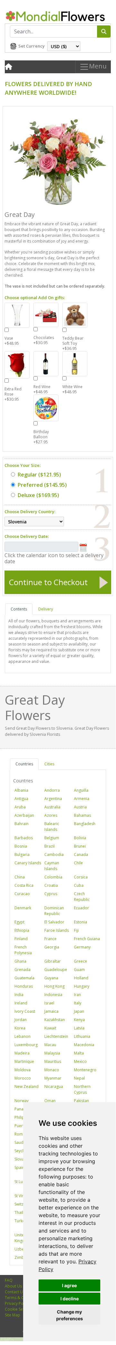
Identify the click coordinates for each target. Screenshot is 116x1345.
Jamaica (51, 1011)
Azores (50, 815)
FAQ (9, 1280)
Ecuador (81, 908)
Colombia (53, 877)
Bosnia (20, 846)
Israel (49, 1003)
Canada (81, 854)
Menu (98, 66)
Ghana (20, 961)
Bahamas (82, 815)
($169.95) (38, 495)
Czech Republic (82, 896)
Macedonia (84, 1044)
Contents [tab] (19, 609)
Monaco (51, 1070)
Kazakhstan (54, 1019)
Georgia (51, 947)
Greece (80, 961)
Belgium (51, 838)
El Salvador (54, 922)
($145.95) (42, 484)
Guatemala (24, 978)
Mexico (80, 1061)
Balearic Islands (51, 826)
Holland (81, 978)
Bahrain (21, 823)
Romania (22, 1134)
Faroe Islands (56, 930)
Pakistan (81, 1100)
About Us (13, 1286)
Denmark (22, 908)
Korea (19, 1028)
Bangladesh (84, 823)
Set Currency (31, 46)
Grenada (22, 969)
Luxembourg (26, 1044)
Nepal (79, 1078)
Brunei (80, 846)
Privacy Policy (17, 1303)
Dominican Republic (54, 910)
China (19, 877)
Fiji (76, 930)
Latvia (79, 1028)
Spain (19, 1167)
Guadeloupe (55, 969)
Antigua (21, 798)
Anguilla (81, 790)
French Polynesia (23, 950)
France (50, 938)
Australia (52, 807)
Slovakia (21, 1159)
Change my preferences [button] (69, 1315)
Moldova (22, 1070)
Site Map (12, 1315)
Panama (21, 1109)
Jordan (20, 1019)
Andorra (52, 790)
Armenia (81, 798)
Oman (50, 1100)
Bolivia (80, 838)
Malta (79, 1053)
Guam (79, 969)
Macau (50, 1044)
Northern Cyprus (82, 1089)
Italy (77, 1003)
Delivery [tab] (45, 609)
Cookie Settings (19, 1309)
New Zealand (26, 1086)
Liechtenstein (56, 1036)
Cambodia (54, 854)
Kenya (79, 1019)
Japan (79, 1011)
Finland (21, 938)
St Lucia (21, 1181)
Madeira (22, 1053)
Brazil (49, 846)
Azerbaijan (24, 815)
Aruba (20, 807)
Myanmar (52, 1078)
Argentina (53, 798)
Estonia (80, 922)
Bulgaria (22, 854)
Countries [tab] (24, 764)
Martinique (24, 1061)
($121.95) (39, 474)
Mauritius (52, 1061)
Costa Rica (23, 885)
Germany (82, 947)
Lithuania (82, 1036)
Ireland (20, 1003)
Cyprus (50, 893)
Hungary (81, 986)
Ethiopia (21, 930)
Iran (77, 994)
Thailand (22, 1212)
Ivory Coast (24, 1011)
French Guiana (87, 938)
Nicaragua (53, 1086)
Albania (21, 790)
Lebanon (22, 1036)
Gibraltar (52, 961)
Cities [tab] (49, 764)
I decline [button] (69, 1298)
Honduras (23, 986)
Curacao (22, 893)
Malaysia (52, 1053)
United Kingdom (22, 1237)
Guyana (51, 978)
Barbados (23, 838)
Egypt (19, 922)
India (18, 994)
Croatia (51, 885)
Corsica (81, 877)
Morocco (22, 1078)
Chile (78, 863)
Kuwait (50, 1028)
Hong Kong (54, 986)
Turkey (20, 1221)
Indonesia (53, 994)
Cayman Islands (51, 865)
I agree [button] (69, 1285)
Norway (21, 1100)
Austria (80, 807)
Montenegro (85, 1070)
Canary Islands (27, 863)
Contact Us (15, 1292)
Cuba (79, 885)
